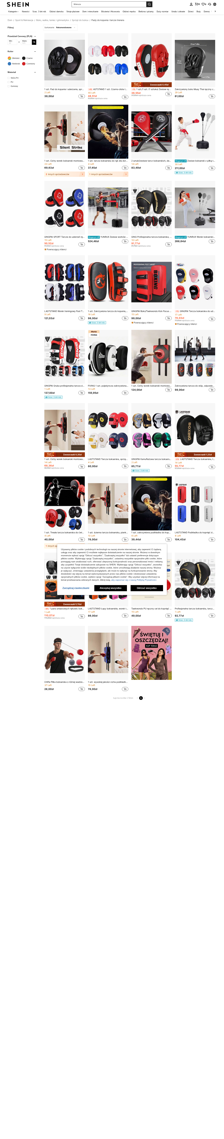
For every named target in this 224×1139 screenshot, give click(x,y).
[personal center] (191, 4)
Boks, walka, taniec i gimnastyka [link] (52, 20)
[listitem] (64, 67)
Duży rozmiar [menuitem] (162, 11)
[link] (197, 4)
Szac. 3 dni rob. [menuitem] (39, 11)
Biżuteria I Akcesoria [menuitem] (110, 11)
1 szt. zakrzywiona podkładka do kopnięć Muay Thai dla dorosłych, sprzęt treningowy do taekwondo (151, 532)
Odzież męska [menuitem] (129, 11)
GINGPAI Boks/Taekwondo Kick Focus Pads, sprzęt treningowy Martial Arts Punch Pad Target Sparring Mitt (151, 311)
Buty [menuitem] (199, 11)
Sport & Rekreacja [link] (24, 20)
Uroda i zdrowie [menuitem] (178, 11)
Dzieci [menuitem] (191, 11)
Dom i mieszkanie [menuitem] (90, 11)
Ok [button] (34, 42)
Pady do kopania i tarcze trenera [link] (107, 20)
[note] (151, 84)
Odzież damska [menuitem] (56, 11)
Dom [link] (10, 20)
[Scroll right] (215, 12)
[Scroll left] (211, 12)
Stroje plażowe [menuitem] (72, 11)
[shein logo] (18, 4)
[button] (209, 4)
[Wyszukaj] (149, 4)
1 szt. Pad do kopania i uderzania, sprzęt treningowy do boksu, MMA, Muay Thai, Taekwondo (64, 89)
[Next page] (144, 698)
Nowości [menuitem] (25, 11)
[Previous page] (137, 698)
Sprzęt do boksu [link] (80, 20)
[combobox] (60, 27)
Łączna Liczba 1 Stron (123, 698)
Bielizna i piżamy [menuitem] (146, 11)
